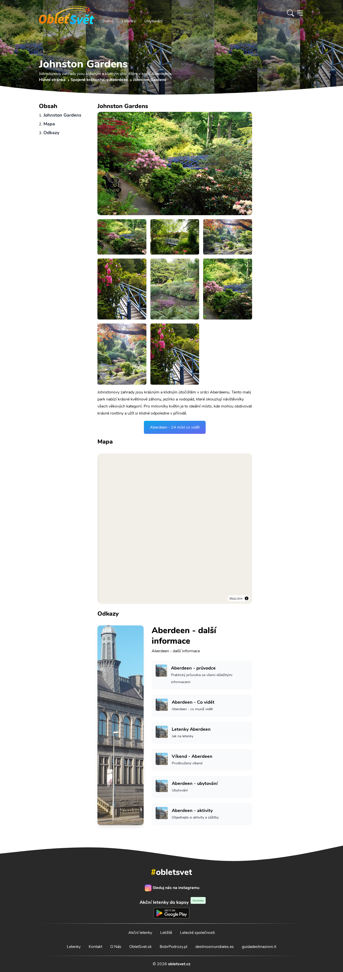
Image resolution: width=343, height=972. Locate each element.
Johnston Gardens (62, 115)
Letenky (129, 21)
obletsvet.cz (179, 964)
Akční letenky (140, 932)
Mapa (49, 124)
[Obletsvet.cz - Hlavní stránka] (66, 13)
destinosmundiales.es (214, 946)
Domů (107, 21)
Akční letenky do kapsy (172, 902)
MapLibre (236, 598)
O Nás (115, 946)
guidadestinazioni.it (259, 946)
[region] (174, 528)
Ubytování (153, 21)
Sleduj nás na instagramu (176, 887)
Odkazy (51, 133)
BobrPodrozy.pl (173, 946)
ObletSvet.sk (140, 946)
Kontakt (95, 946)
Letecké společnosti (197, 932)
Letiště (166, 932)
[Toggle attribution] (247, 598)
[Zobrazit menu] (300, 13)
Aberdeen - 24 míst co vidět (175, 427)
